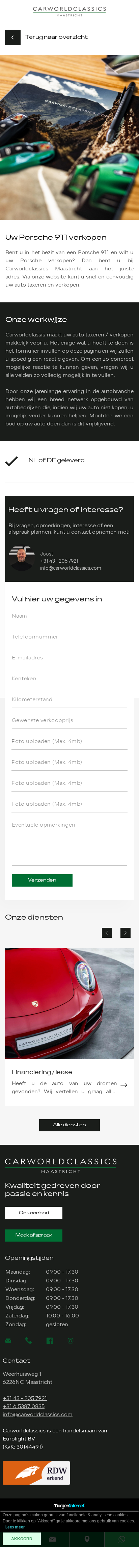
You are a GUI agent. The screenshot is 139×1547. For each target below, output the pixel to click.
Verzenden (42, 880)
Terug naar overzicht (56, 37)
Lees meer (15, 1527)
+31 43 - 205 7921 (59, 561)
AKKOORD (21, 1539)
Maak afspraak (34, 1235)
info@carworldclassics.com (70, 568)
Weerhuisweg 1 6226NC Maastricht (27, 1378)
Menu (131, 8)
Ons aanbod (34, 1213)
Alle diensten (69, 1125)
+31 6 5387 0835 (24, 1406)
